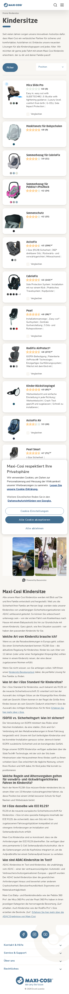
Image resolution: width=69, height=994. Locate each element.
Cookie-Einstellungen (35, 511)
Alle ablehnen (34, 528)
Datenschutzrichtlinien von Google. (30, 501)
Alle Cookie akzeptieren (34, 519)
